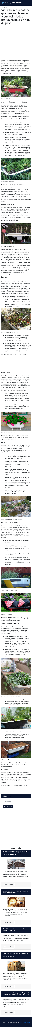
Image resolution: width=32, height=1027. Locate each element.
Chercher (8, 806)
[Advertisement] (16, 41)
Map (21, 1022)
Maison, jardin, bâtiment (13, 3)
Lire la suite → (8, 884)
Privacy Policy (26, 1022)
